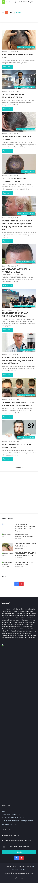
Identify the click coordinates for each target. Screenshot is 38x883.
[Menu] (3, 13)
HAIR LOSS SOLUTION (9, 824)
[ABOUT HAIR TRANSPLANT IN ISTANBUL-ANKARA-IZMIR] (7, 556)
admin (5, 51)
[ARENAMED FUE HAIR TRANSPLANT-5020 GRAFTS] (7, 537)
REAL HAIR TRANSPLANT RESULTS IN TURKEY (18, 821)
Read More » (7, 67)
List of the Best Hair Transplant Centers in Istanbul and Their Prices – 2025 (25, 527)
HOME (4, 811)
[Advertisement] (29, 11)
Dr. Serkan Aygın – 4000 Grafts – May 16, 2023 (21, 2)
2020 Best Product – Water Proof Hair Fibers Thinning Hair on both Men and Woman (18, 360)
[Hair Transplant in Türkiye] (13, 13)
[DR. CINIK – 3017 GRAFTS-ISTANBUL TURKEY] (7, 565)
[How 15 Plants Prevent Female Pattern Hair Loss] (7, 547)
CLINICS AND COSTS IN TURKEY (13, 818)
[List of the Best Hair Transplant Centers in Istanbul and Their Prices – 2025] (7, 527)
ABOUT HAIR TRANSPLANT (11, 814)
